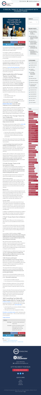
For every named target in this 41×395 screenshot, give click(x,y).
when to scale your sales (32, 192)
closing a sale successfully (31, 115)
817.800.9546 (23, 1)
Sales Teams (32, 100)
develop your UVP (32, 124)
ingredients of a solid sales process (33, 135)
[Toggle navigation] (38, 4)
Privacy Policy (33, 390)
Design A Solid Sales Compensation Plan (32, 122)
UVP (29, 182)
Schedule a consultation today (9, 312)
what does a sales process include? (32, 186)
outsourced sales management (32, 141)
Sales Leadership (33, 94)
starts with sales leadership (13, 67)
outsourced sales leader (32, 139)
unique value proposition (31, 180)
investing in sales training (32, 137)
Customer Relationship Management (32, 73)
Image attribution (6, 317)
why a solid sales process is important (32, 194)
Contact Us (20, 384)
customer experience (32, 120)
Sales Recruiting (33, 96)
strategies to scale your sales (33, 177)
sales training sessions (33, 173)
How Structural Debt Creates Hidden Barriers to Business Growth (34, 38)
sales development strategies (32, 152)
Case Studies (32, 67)
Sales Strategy (33, 98)
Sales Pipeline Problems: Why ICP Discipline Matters (33, 47)
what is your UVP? (32, 190)
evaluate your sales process (32, 126)
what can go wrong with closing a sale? (32, 184)
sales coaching (31, 148)
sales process (31, 166)
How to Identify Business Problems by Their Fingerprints (33, 33)
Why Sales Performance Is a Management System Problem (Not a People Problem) (34, 52)
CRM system (31, 118)
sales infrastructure (32, 159)
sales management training (32, 162)
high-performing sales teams (33, 128)
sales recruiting (32, 168)
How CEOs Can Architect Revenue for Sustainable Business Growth (33, 43)
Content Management (32, 70)
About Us (20, 381)
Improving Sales (33, 78)
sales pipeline (31, 164)
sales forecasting (32, 155)
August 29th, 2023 (6, 38)
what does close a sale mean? (33, 188)
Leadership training (34, 80)
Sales (30, 143)
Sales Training (33, 102)
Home (20, 380)
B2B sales (30, 111)
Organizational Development (33, 85)
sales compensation (32, 150)
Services (20, 383)
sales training (31, 171)
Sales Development (33, 87)
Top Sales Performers (32, 178)
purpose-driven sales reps (12, 340)
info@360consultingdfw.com (33, 1)
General (31, 76)
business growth (32, 113)
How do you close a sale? (32, 133)
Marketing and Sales (34, 82)
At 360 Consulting (6, 301)
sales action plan (32, 146)
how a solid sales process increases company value (32, 130)
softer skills (23, 124)
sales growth (31, 157)
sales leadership (18, 304)
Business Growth (33, 65)
